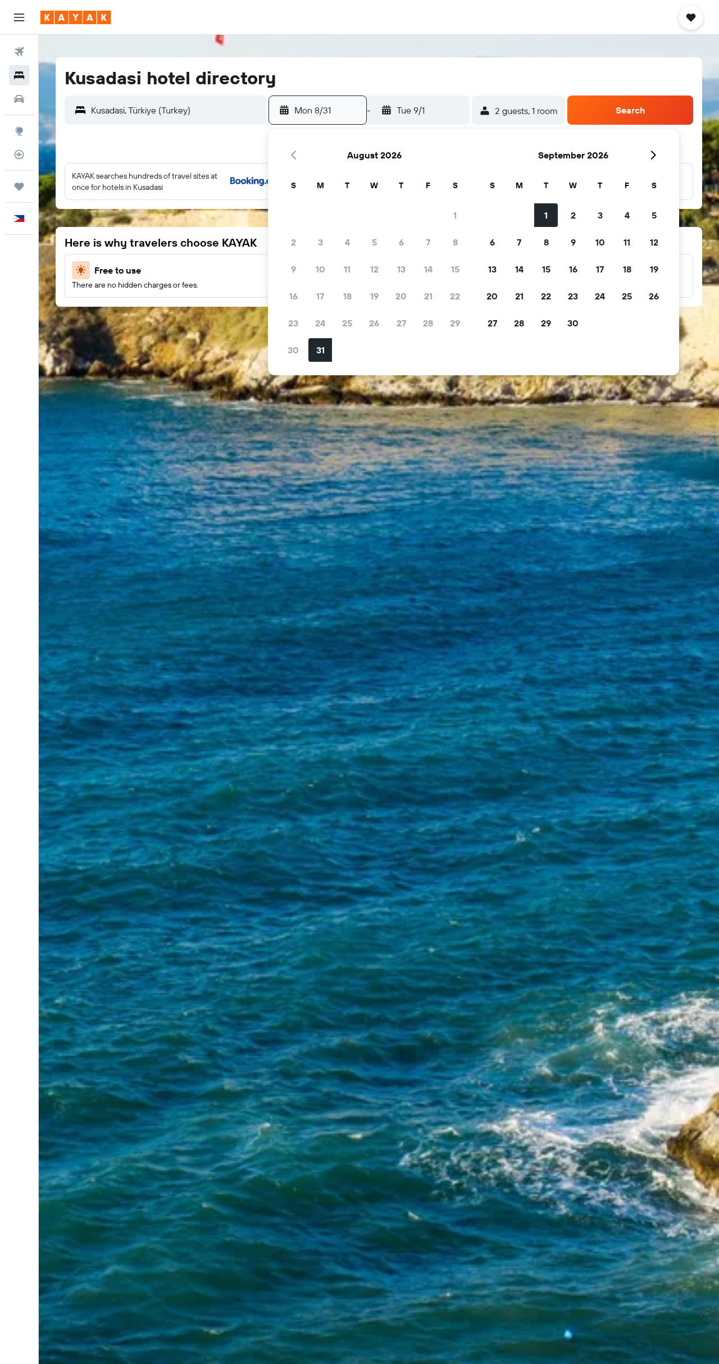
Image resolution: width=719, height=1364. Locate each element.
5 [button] (374, 242)
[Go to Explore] (19, 131)
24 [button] (320, 323)
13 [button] (401, 269)
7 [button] (428, 242)
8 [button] (455, 242)
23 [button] (293, 323)
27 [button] (401, 323)
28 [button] (428, 323)
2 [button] (293, 242)
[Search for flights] (19, 51)
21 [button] (428, 296)
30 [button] (293, 350)
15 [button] (455, 269)
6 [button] (401, 242)
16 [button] (293, 296)
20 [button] (401, 296)
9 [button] (293, 269)
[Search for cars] (19, 99)
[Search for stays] (19, 75)
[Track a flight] (19, 154)
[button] (19, 17)
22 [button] (455, 296)
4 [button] (347, 242)
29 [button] (455, 323)
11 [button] (347, 269)
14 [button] (428, 269)
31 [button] (320, 350)
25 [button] (347, 323)
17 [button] (320, 296)
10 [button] (320, 269)
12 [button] (374, 269)
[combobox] (176, 110)
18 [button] (347, 296)
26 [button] (374, 323)
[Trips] (19, 186)
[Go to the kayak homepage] (75, 17)
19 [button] (374, 296)
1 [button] (455, 215)
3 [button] (320, 242)
